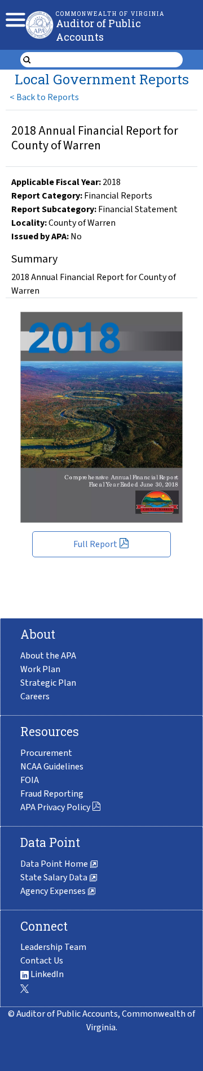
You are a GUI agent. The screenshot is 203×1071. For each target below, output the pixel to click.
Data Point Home (55, 864)
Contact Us (41, 960)
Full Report (95, 544)
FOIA (29, 780)
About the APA (48, 656)
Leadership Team (53, 947)
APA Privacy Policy (55, 807)
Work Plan (40, 669)
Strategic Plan (48, 683)
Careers (35, 696)
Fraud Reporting (51, 794)
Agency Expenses (53, 891)
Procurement (46, 753)
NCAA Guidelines (51, 766)
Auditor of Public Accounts (98, 30)
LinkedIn (46, 974)
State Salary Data (54, 877)
